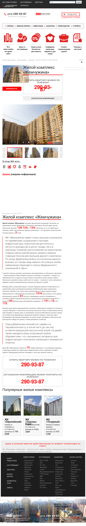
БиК (41, 478)
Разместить (72, 15)
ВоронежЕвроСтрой (47, 472)
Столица (74, 467)
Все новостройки (9, 2)
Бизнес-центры (76, 457)
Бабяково (27, 467)
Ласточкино (28, 465)
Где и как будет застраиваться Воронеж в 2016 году (60, 489)
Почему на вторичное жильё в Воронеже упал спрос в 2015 (59, 477)
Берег (26, 490)
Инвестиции (38, 26)
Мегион (73, 478)
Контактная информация (42, 98)
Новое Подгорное (28, 473)
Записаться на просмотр (11, 89)
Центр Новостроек (9, 60)
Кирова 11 (74, 476)
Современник (29, 476)
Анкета (6, 174)
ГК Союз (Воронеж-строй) (43, 467)
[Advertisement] (32, 195)
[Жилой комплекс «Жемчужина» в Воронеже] (14, 152)
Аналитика (50, 26)
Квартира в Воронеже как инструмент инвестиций (59, 464)
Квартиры (39, 2)
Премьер (74, 472)
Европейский (29, 460)
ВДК (41, 476)
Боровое (27, 483)
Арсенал (74, 460)
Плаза (73, 474)
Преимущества (64, 26)
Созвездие (74, 465)
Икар (72, 463)
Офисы (10, 488)
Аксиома (31, 60)
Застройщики (26, 2)
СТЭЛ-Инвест (44, 474)
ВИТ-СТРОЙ (44, 460)
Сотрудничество (67, 17)
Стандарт (74, 485)
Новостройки (28, 457)
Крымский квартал (28, 486)
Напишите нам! (75, 518)
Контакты (24, 5)
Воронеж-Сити (74, 482)
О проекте (77, 26)
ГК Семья (43, 487)
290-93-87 (16, 14)
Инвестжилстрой (46, 483)
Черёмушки (28, 463)
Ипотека (10, 26)
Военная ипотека (23, 26)
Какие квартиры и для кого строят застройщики (60, 500)
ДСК (41, 463)
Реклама (77, 17)
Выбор (42, 481)
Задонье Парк (27, 479)
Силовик (43, 485)
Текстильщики (76, 469)
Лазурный (27, 469)
